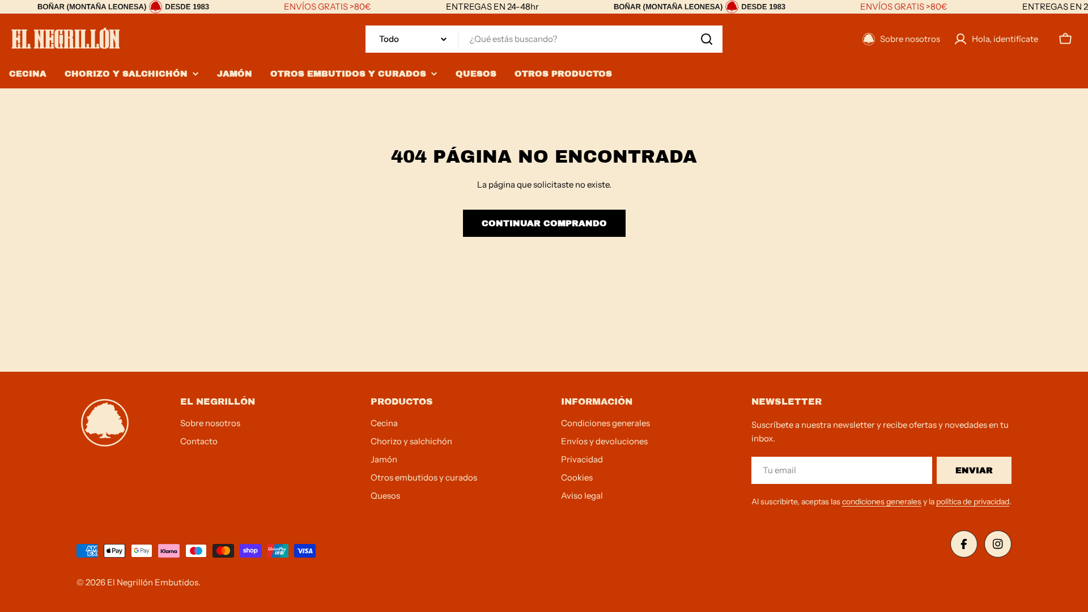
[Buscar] (706, 39)
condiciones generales (881, 501)
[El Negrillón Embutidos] (123, 7)
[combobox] (544, 39)
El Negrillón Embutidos (152, 582)
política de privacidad (972, 501)
